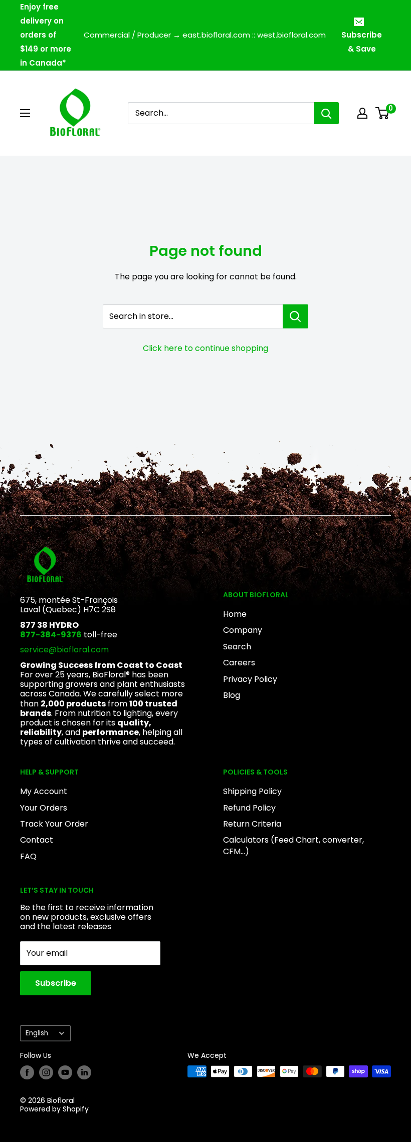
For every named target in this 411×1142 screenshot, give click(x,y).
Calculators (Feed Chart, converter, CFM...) (293, 845)
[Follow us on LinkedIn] (84, 1072)
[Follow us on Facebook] (27, 1072)
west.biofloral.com (291, 35)
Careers (239, 662)
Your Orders (43, 808)
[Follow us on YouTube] (65, 1072)
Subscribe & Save (361, 42)
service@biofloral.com (64, 649)
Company (242, 630)
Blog (231, 695)
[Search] (326, 113)
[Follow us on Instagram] (46, 1072)
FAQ (28, 856)
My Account (43, 791)
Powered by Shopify (54, 1109)
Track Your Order (54, 824)
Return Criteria (252, 824)
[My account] (362, 113)
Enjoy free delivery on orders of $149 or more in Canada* (45, 35)
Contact (36, 840)
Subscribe (55, 983)
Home (235, 614)
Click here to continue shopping (205, 348)
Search (237, 646)
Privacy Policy (250, 679)
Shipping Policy (252, 791)
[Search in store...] (295, 316)
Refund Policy (249, 808)
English (37, 1033)
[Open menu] (25, 113)
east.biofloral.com (216, 35)
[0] (382, 113)
